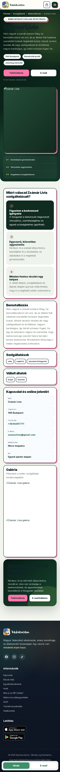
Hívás (16, 765)
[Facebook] (6, 657)
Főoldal (6, 14)
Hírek (5, 688)
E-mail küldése (40, 598)
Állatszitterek (34, 14)
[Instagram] (14, 657)
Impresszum (31, 760)
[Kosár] (46, 4)
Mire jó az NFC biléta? (13, 693)
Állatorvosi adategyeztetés (15, 697)
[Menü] (55, 5)
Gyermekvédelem (17, 760)
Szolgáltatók (19, 14)
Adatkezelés (9, 711)
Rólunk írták (8, 679)
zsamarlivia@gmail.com (21, 435)
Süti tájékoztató (44, 760)
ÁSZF (5, 702)
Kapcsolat (7, 675)
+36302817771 (16, 424)
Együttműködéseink (12, 684)
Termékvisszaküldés (12, 706)
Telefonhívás (16, 73)
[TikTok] (22, 657)
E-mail (43, 73)
